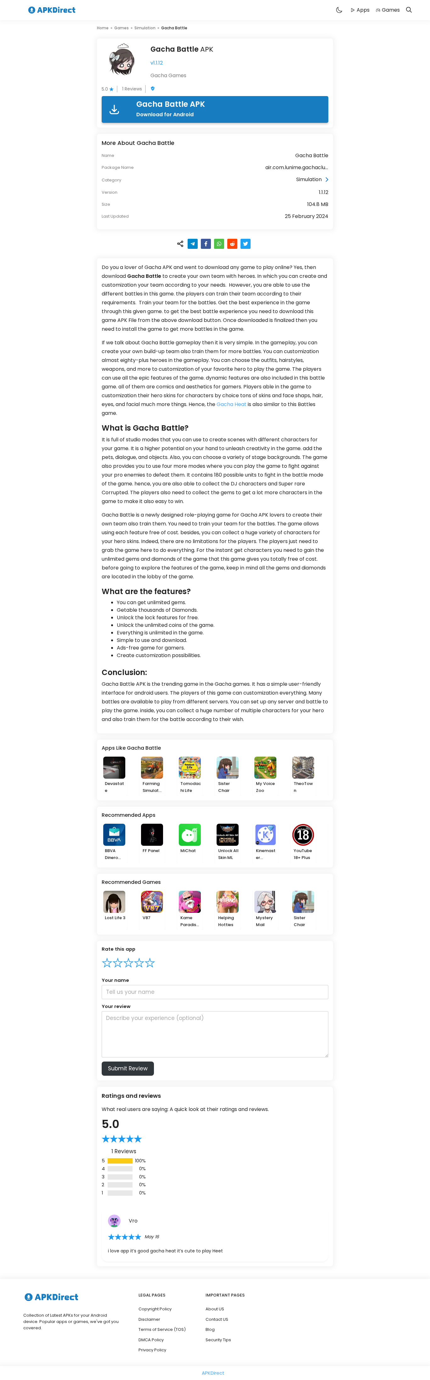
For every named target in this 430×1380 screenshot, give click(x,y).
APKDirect (213, 1373)
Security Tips (218, 1340)
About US (215, 1309)
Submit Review (128, 1068)
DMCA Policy (151, 1340)
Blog (210, 1329)
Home (103, 28)
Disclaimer (149, 1319)
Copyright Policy (155, 1309)
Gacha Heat (231, 404)
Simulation (145, 28)
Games (391, 10)
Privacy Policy (152, 1350)
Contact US (217, 1319)
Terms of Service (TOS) (162, 1329)
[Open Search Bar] (409, 10)
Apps (363, 10)
